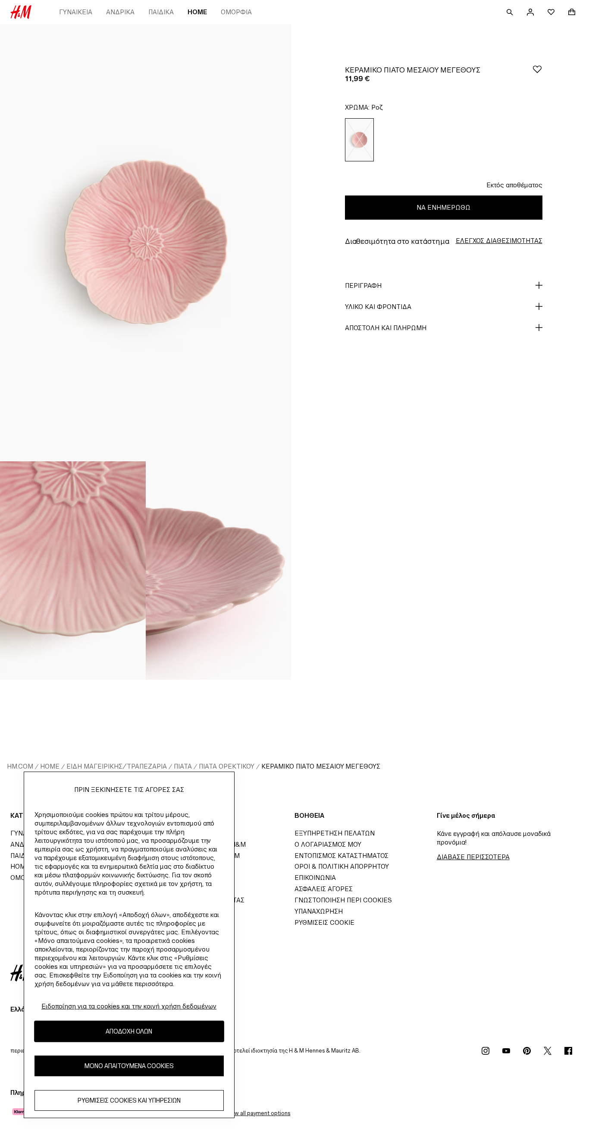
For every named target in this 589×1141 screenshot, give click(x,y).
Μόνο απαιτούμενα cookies (129, 1066)
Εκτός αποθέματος (514, 185)
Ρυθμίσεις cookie (324, 922)
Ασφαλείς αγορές (323, 888)
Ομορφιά (236, 12)
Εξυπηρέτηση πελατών (334, 833)
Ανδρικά (120, 12)
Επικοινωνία (315, 877)
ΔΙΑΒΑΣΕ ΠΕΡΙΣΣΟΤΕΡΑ (473, 856)
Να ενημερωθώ (443, 207)
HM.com (20, 766)
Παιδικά (161, 12)
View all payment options (258, 1113)
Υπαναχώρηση (318, 911)
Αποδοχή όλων (129, 1031)
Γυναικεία (75, 12)
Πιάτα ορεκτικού (226, 766)
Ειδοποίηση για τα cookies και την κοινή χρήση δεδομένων (128, 1006)
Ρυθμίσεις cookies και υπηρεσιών (129, 1100)
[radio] (359, 139)
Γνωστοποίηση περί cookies (343, 900)
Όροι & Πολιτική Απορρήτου (341, 866)
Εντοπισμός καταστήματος (341, 855)
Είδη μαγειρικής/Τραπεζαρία (116, 766)
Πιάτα (183, 766)
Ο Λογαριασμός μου (327, 844)
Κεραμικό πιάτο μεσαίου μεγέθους (320, 766)
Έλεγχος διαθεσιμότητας (499, 240)
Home (197, 12)
